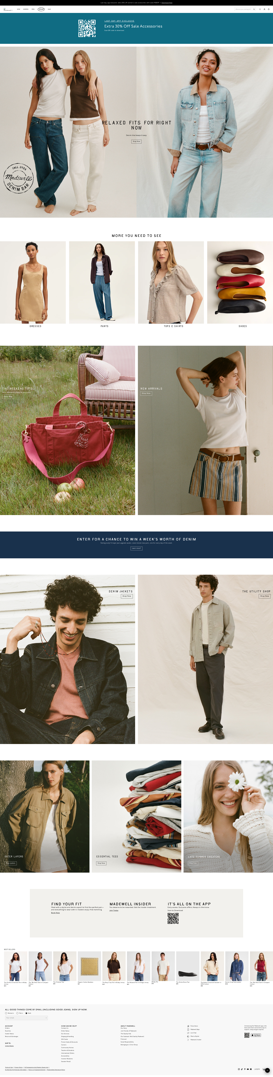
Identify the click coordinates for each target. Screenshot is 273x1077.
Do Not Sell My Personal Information (16, 1069)
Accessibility (65, 1056)
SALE (49, 9)
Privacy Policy (19, 1067)
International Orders (67, 1053)
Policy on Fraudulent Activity (37, 1069)
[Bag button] (268, 9)
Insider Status (9, 1033)
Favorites (8, 1031)
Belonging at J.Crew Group (129, 1044)
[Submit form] (46, 1018)
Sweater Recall (66, 1061)
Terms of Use (9, 1067)
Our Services (65, 1033)
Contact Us (64, 1028)
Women (25, 9)
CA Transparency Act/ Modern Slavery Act (36, 1067)
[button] (25, 954)
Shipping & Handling (67, 1036)
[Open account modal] (264, 9)
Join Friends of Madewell (128, 1031)
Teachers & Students (67, 1050)
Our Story (124, 1028)
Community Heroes (67, 1047)
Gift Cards (64, 1039)
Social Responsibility (127, 1042)
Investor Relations (67, 1058)
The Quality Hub (126, 1033)
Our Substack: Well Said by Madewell (132, 1036)
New (18, 9)
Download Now (167, 3)
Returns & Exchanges (11, 1036)
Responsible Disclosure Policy (56, 1069)
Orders (7, 1028)
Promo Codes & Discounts (69, 1042)
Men (33, 9)
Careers (63, 1044)
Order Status (65, 1031)
